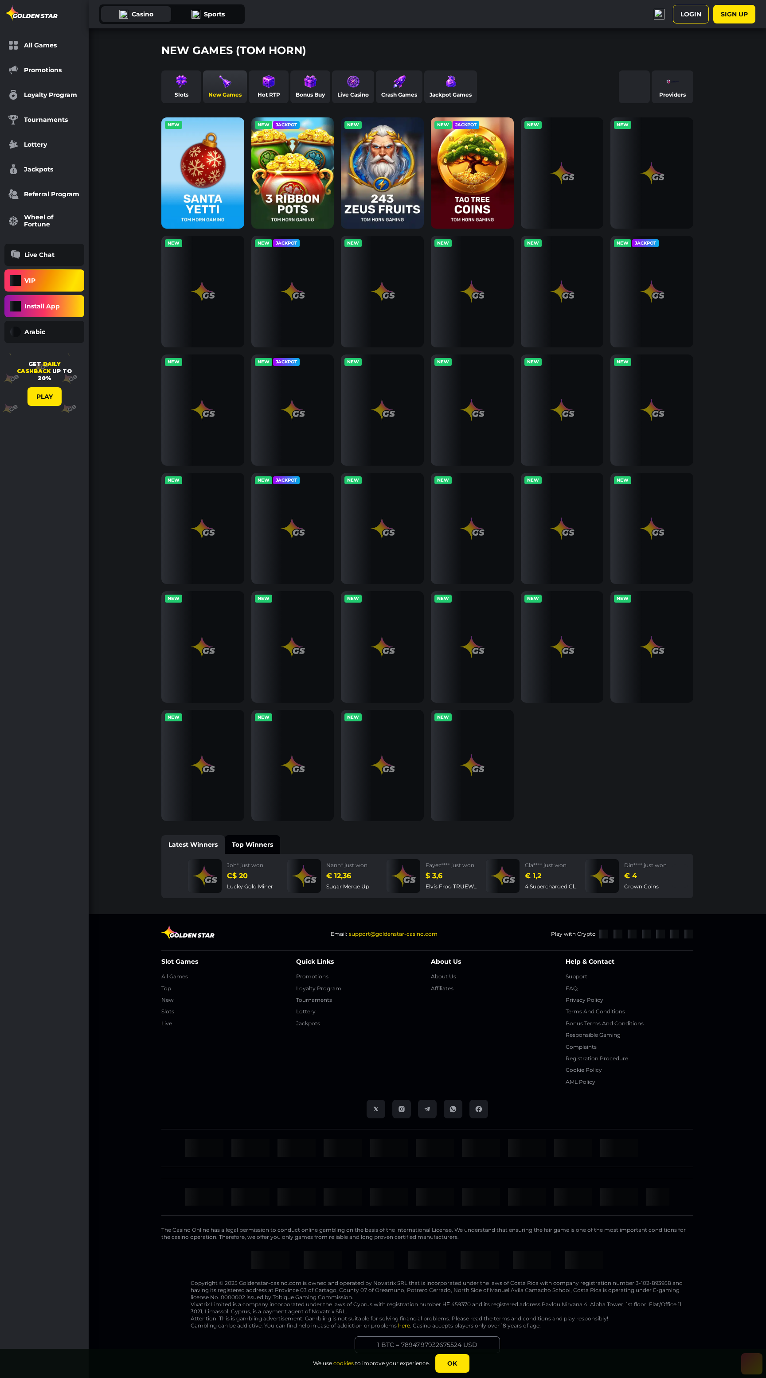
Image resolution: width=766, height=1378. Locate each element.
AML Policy (580, 1081)
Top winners (252, 845)
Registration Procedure (597, 1058)
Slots (167, 1011)
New (167, 1000)
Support (576, 976)
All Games (174, 976)
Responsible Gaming (593, 1035)
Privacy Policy (584, 1000)
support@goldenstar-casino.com (393, 933)
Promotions (312, 976)
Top (166, 988)
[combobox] (44, 332)
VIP (29, 280)
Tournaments (314, 1000)
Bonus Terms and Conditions (605, 1023)
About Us (443, 976)
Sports (214, 14)
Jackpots (308, 1023)
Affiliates (442, 988)
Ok (452, 1363)
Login (690, 14)
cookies (343, 1363)
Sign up (734, 14)
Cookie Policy (584, 1070)
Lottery (306, 1011)
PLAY (44, 397)
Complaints (581, 1046)
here (404, 1325)
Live (166, 1023)
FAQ (572, 988)
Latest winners (193, 845)
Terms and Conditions (595, 1011)
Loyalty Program (318, 988)
